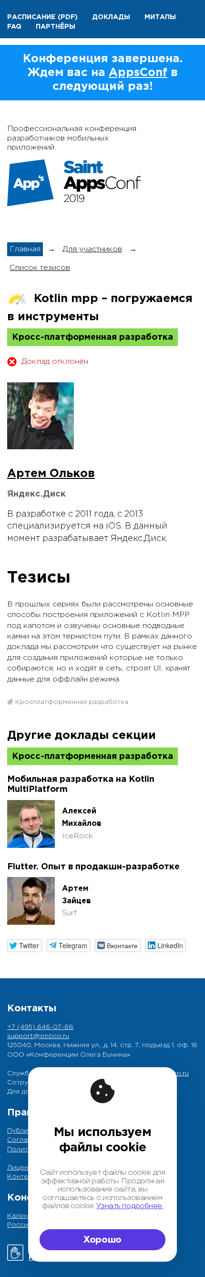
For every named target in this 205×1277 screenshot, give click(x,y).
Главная (25, 249)
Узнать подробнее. (129, 1206)
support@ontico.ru (38, 1036)
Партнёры (55, 27)
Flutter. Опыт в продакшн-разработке (93, 867)
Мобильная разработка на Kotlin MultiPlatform (80, 785)
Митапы (160, 17)
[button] (24, 945)
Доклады (111, 17)
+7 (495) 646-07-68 (40, 1027)
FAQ (14, 27)
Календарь (25, 1216)
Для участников (92, 249)
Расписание (31, 17)
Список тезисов (40, 267)
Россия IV (24, 1225)
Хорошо (102, 1239)
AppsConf (138, 72)
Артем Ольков (51, 473)
